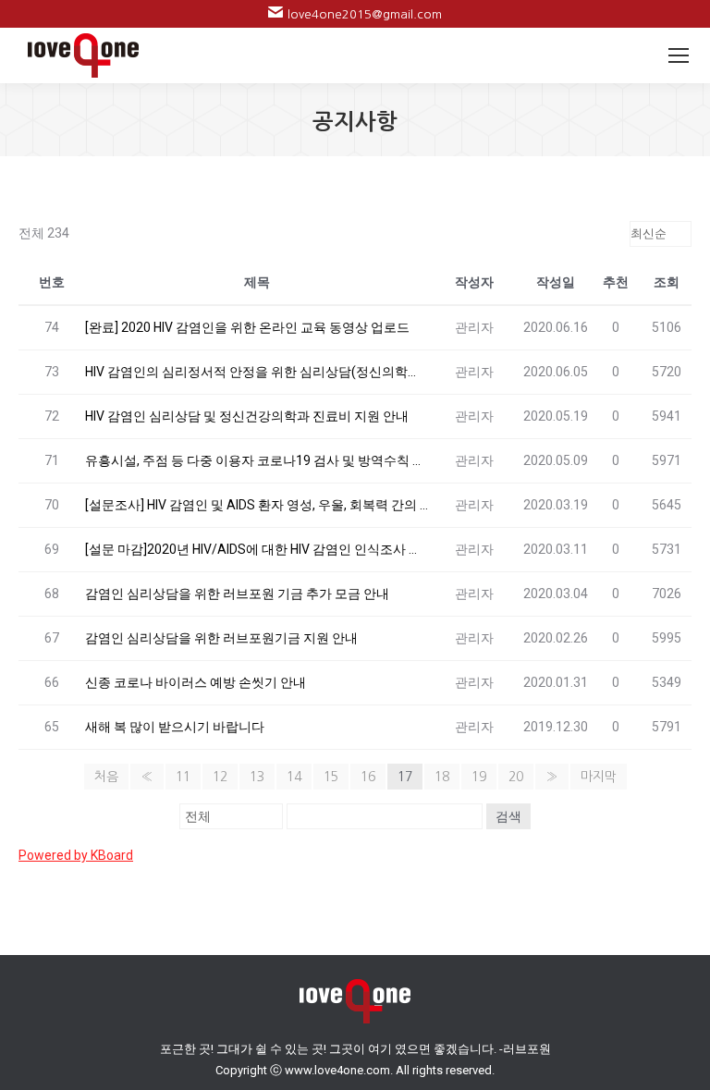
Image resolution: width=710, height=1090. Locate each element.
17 (405, 776)
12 (220, 776)
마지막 (599, 776)
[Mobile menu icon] (679, 55)
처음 (106, 776)
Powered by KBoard (75, 855)
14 (294, 776)
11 (183, 776)
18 (442, 776)
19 (478, 776)
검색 (508, 816)
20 (515, 776)
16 (368, 776)
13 (257, 776)
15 (331, 776)
